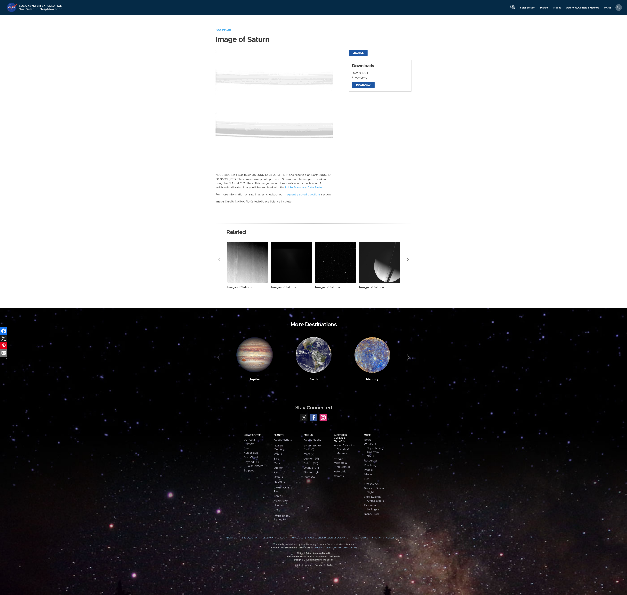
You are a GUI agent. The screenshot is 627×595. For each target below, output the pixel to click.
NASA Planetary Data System (304, 187)
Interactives (371, 483)
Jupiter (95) (311, 458)
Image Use (297, 538)
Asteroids (340, 471)
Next (408, 259)
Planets (279, 435)
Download (363, 85)
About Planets (283, 439)
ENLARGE (358, 53)
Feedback (267, 538)
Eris (276, 510)
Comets (339, 476)
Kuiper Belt (251, 453)
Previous (219, 259)
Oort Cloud (251, 457)
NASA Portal (360, 538)
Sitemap (376, 538)
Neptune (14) (312, 472)
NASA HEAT (371, 514)
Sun (246, 448)
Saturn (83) (311, 463)
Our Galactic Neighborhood (41, 9)
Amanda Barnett (321, 553)
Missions (369, 474)
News (367, 439)
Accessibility (393, 538)
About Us (231, 538)
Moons (308, 435)
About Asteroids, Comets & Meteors (344, 449)
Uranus (278, 477)
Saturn (278, 472)
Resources (370, 460)
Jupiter (254, 379)
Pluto (277, 491)
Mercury (372, 379)
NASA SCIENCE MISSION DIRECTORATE (328, 538)
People (368, 470)
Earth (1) (309, 449)
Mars (277, 463)
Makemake (281, 500)
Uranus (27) (311, 468)
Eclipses (249, 470)
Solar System (252, 435)
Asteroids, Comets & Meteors (340, 438)
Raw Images (223, 30)
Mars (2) (309, 454)
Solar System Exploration (41, 4)
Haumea (279, 505)
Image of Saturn (239, 287)
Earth (313, 379)
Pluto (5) (309, 477)
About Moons (312, 439)
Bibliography (249, 538)
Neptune (279, 481)
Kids (366, 479)
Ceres (277, 496)
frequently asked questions (302, 194)
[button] (607, 8)
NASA (12, 7)
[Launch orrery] (512, 8)
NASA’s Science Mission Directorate (335, 548)
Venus (278, 454)
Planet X (279, 519)
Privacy (282, 538)
